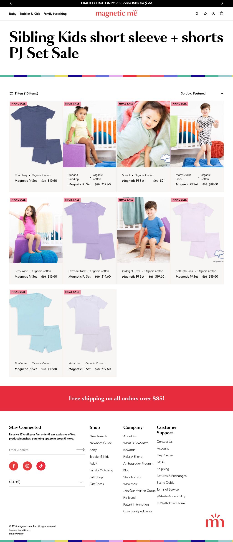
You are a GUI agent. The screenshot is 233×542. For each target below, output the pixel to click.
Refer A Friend (132, 456)
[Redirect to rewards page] (205, 13)
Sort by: (186, 93)
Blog (126, 470)
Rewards (129, 450)
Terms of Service (168, 489)
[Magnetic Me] (116, 14)
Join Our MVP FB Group (139, 491)
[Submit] (80, 449)
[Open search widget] (197, 13)
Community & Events (137, 511)
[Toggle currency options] (81, 481)
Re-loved (129, 497)
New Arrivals (98, 436)
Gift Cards (97, 484)
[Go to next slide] (222, 3)
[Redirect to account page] (213, 13)
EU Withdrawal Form (171, 503)
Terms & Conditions (19, 530)
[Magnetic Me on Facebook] (13, 465)
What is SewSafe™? (136, 443)
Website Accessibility (171, 496)
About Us (130, 436)
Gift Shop (96, 477)
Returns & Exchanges (172, 476)
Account (163, 448)
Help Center (165, 455)
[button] (221, 13)
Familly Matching (101, 470)
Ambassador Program (138, 463)
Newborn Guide (101, 443)
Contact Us (164, 441)
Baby (12, 14)
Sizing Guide (165, 482)
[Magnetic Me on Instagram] (27, 465)
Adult (93, 463)
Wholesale (130, 484)
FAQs (161, 462)
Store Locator (132, 477)
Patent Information (136, 504)
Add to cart (36, 162)
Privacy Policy (16, 533)
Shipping (163, 469)
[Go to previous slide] (11, 3)
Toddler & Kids (30, 14)
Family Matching (55, 14)
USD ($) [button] (14, 482)
